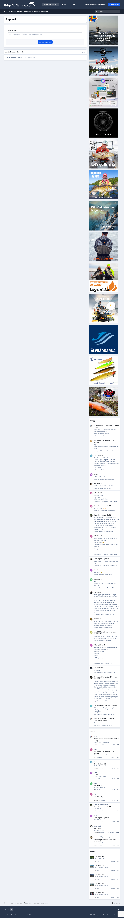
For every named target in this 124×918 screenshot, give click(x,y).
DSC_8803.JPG (99, 892)
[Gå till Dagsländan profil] (91, 493)
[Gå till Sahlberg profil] (91, 592)
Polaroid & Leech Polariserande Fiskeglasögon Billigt (104, 719)
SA (97, 858)
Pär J (96, 451)
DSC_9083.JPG (99, 875)
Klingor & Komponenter (101, 804)
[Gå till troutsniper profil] (91, 559)
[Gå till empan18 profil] (91, 579)
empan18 (97, 588)
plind (96, 531)
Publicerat (108, 436)
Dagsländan (98, 501)
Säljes (95, 736)
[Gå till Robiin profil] (91, 632)
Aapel (96, 479)
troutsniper (98, 565)
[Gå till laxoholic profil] (91, 645)
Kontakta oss (14, 915)
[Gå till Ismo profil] (91, 619)
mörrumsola (98, 714)
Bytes (95, 749)
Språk (6, 915)
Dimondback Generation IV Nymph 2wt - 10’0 (105, 678)
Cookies (23, 915)
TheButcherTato (98, 755)
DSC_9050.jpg (99, 865)
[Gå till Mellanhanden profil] (91, 668)
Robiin (97, 640)
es (96, 488)
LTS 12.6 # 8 (98, 493)
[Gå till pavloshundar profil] (91, 677)
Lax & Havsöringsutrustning (102, 837)
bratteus (97, 436)
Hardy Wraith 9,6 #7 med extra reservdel (104, 441)
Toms (95, 843)
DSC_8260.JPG (99, 856)
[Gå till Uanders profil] (91, 455)
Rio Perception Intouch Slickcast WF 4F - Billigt (106, 426)
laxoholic (97, 663)
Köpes (96, 474)
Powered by (111, 915)
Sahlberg (97, 614)
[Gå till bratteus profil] (91, 426)
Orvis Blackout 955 (100, 455)
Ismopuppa (97, 592)
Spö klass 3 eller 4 (99, 668)
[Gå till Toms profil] (91, 837)
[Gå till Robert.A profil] (91, 506)
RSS (29, 915)
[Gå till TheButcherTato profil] (91, 749)
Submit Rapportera (45, 42)
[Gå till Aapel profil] (91, 474)
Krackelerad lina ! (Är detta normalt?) (106, 705)
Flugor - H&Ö (97, 826)
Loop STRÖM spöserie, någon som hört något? (105, 633)
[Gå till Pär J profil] (91, 441)
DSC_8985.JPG (99, 884)
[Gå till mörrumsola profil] (91, 706)
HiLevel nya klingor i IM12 (102, 506)
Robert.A (97, 510)
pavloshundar (99, 701)
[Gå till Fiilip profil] (91, 570)
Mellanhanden (99, 672)
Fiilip (96, 574)
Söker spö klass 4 (99, 645)
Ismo (96, 627)
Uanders (97, 470)
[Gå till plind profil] (91, 515)
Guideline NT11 (99, 483)
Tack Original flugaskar (101, 559)
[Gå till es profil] (91, 484)
